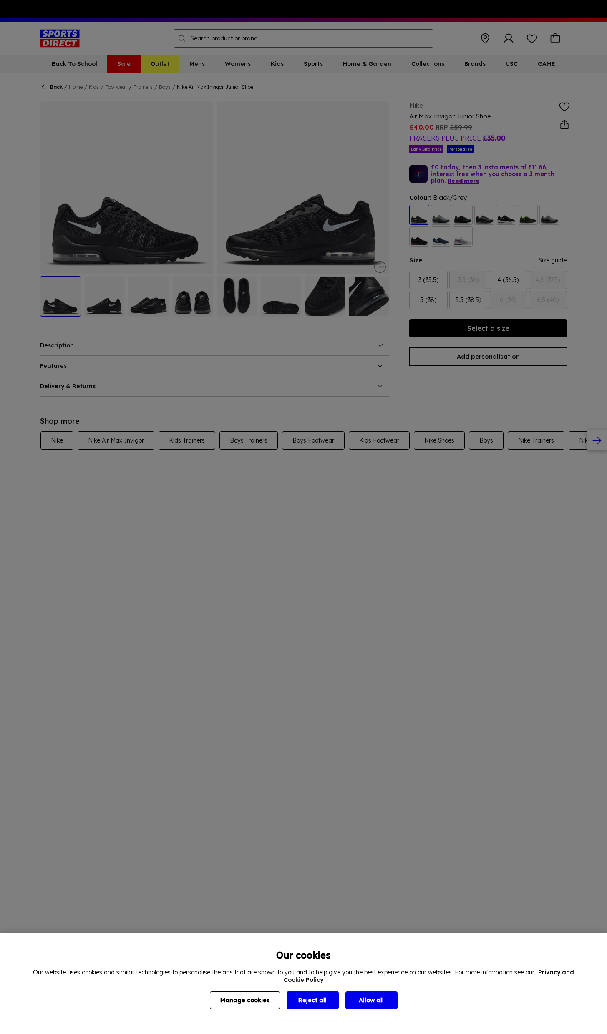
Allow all (371, 1000)
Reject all (312, 1000)
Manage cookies (244, 1000)
